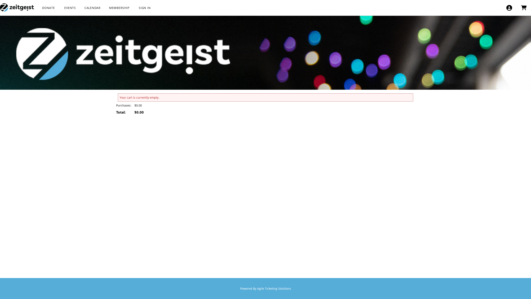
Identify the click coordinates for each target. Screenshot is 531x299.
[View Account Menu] (509, 8)
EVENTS (70, 8)
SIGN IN (145, 8)
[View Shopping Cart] (523, 8)
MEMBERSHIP (119, 8)
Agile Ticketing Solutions (274, 288)
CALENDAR (92, 8)
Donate (49, 8)
